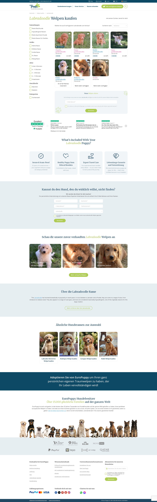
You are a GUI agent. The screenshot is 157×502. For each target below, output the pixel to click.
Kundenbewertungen (85, 474)
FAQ (30, 474)
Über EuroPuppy (84, 468)
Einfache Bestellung (34, 468)
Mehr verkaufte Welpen (78, 275)
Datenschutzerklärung (54, 500)
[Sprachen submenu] (127, 1)
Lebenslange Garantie (35, 478)
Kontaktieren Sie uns (85, 465)
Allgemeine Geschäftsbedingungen (38, 500)
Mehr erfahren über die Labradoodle (78, 308)
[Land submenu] (109, 1)
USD (116, 1)
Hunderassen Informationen (62, 476)
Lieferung (31, 471)
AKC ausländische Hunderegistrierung (64, 470)
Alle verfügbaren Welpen (114, 6)
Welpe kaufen (33, 465)
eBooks (57, 473)
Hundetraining (33, 481)
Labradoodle (38, 298)
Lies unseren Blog (84, 471)
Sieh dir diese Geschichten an (57, 411)
